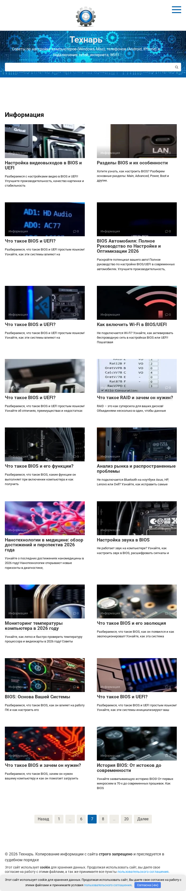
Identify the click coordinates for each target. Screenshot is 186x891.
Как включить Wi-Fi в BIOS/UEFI (132, 324)
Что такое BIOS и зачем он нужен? (43, 765)
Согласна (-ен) (147, 885)
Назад (43, 819)
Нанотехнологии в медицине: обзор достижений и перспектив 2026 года (44, 545)
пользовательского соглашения (143, 872)
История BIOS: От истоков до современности (129, 767)
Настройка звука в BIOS (123, 540)
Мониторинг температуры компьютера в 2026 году (34, 625)
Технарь (86, 40)
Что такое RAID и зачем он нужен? (135, 397)
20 (126, 819)
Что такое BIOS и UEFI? (30, 241)
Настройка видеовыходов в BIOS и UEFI (43, 165)
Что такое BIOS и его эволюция (131, 623)
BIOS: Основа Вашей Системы (37, 697)
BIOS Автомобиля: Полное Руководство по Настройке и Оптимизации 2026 (129, 246)
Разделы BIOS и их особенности (132, 163)
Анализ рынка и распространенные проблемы (136, 468)
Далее (142, 819)
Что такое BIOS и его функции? (39, 466)
